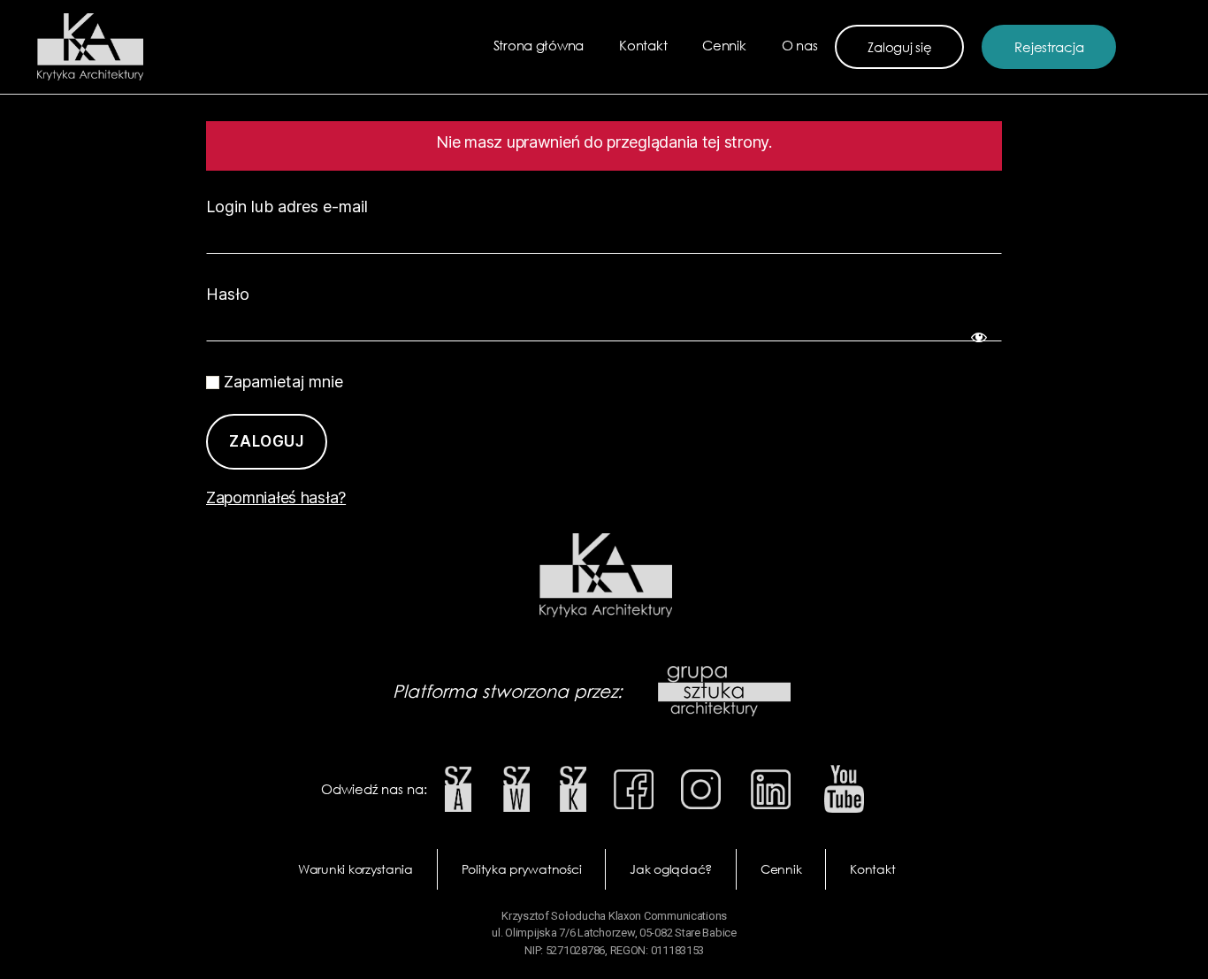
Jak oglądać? (671, 868)
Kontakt (643, 45)
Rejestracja (1048, 47)
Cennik (723, 45)
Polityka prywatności (522, 868)
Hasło (227, 294)
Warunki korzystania (355, 868)
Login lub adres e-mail (287, 206)
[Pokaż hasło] (975, 333)
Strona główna (539, 45)
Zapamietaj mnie (281, 381)
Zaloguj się (899, 47)
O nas (800, 45)
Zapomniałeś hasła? (276, 497)
